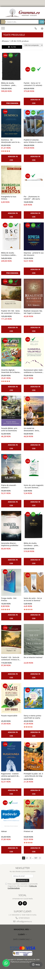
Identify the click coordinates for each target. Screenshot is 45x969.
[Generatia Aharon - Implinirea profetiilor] (11, 526)
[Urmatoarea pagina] (39, 858)
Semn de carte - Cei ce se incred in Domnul (33, 599)
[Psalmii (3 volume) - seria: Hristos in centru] (34, 123)
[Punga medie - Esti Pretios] (11, 582)
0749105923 (24, 918)
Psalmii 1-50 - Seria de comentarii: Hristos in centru (10, 658)
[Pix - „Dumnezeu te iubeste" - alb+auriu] (34, 180)
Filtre (13, 47)
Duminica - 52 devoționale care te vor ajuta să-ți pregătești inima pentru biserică (10, 141)
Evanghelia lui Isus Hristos (8, 197)
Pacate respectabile (9, 715)
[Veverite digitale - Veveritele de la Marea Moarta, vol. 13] (11, 352)
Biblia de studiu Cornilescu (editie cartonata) (8, 254)
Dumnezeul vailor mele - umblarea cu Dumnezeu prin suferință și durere (34, 371)
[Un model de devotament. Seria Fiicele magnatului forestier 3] (34, 411)
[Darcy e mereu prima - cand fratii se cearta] (34, 698)
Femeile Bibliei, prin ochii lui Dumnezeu (9, 429)
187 (35, 858)
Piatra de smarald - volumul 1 (9, 486)
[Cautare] (41, 22)
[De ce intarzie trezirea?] (34, 639)
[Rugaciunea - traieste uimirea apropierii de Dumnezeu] (11, 756)
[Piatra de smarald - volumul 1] (11, 468)
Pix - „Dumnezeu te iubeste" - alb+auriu (32, 197)
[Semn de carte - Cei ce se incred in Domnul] (34, 582)
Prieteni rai (28, 831)
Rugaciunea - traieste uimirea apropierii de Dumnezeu (10, 775)
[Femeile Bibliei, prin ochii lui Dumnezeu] (11, 411)
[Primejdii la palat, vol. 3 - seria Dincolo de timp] (34, 756)
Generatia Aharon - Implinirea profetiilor (9, 544)
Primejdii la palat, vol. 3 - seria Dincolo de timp (33, 775)
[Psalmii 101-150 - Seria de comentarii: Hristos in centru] (11, 293)
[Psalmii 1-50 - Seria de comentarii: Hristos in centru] (11, 639)
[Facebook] (20, 903)
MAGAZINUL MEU (22, 929)
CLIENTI (21, 934)
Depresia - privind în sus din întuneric (34, 254)
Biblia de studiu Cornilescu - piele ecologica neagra (31, 544)
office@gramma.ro (24, 921)
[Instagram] (25, 903)
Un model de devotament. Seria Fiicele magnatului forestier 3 (31, 429)
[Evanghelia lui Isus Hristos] (11, 180)
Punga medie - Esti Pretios (8, 599)
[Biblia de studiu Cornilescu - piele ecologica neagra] (34, 525)
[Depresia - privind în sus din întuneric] (34, 236)
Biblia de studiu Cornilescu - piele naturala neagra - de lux (11, 84)
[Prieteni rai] (34, 814)
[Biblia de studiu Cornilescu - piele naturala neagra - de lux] (11, 67)
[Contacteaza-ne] (36, 28)
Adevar (4, 831)
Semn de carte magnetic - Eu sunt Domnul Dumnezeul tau (34, 486)
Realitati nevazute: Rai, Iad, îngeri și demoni (33, 312)
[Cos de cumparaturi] (42, 28)
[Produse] (3, 29)
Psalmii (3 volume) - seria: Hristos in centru (33, 141)
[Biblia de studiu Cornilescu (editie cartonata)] (11, 236)
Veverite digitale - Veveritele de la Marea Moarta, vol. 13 (10, 371)
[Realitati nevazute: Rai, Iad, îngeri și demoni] (34, 293)
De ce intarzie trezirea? (33, 657)
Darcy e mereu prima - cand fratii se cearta (33, 716)
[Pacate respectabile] (11, 698)
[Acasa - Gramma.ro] (23, 13)
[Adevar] (11, 814)
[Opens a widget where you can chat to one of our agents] (36, 965)
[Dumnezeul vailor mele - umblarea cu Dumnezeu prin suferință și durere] (34, 352)
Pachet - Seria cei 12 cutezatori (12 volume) (33, 84)
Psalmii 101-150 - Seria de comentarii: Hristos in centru (10, 312)
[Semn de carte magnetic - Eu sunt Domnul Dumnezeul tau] (34, 468)
